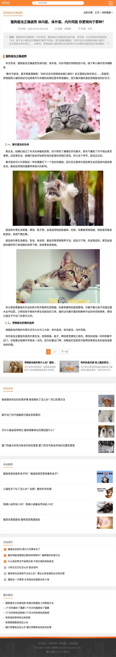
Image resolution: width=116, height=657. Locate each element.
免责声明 (53, 643)
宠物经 (6, 3)
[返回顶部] (110, 614)
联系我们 (63, 643)
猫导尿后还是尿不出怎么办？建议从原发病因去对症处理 (36, 573)
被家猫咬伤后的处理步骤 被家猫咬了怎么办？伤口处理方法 (33, 399)
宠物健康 (106, 12)
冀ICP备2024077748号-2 (58, 652)
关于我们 (42, 643)
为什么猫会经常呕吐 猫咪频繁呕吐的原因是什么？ (28, 430)
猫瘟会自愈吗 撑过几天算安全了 (24, 549)
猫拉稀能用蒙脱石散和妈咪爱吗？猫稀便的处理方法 (34, 555)
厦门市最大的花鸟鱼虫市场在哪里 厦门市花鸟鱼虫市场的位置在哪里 (38, 445)
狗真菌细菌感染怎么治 (16, 622)
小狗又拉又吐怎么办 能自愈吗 (23, 567)
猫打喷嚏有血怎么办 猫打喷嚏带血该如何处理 (28, 627)
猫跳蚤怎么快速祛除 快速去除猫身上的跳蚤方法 (29, 603)
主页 (97, 12)
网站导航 (73, 643)
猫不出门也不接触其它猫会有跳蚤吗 (21, 415)
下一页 (64, 351)
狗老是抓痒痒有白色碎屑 (17, 617)
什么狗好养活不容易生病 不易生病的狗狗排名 (31, 561)
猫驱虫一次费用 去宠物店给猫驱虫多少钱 (28, 579)
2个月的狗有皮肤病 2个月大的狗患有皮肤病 (27, 612)
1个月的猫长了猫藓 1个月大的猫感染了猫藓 (27, 608)
